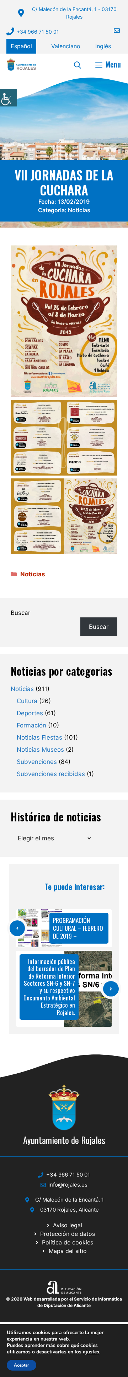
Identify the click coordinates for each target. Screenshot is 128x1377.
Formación (31, 725)
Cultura (27, 701)
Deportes (30, 713)
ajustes (91, 1352)
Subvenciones (37, 761)
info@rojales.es (67, 1184)
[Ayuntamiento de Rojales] (21, 64)
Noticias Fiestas (39, 737)
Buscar (20, 612)
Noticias (79, 210)
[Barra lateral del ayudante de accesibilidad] (8, 97)
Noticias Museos (40, 749)
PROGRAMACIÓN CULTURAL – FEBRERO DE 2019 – (78, 928)
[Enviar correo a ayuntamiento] (112, 30)
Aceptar (21, 1365)
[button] (77, 64)
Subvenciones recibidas (51, 773)
